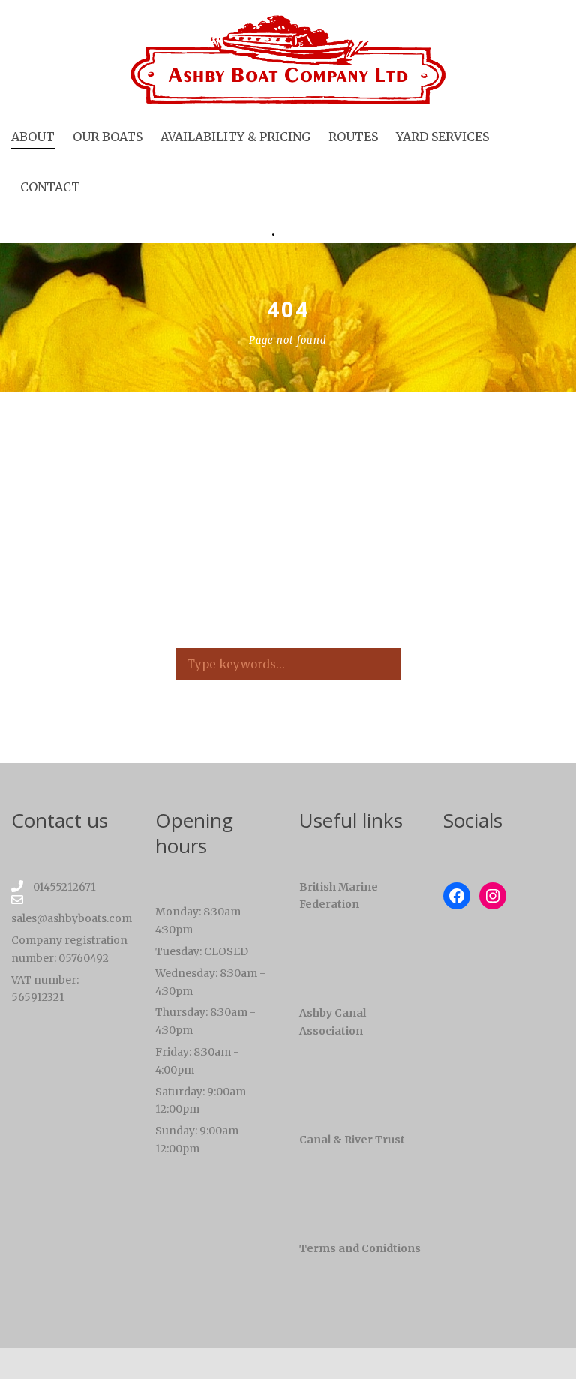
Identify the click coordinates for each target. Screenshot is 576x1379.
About (33, 136)
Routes (353, 136)
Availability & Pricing (235, 136)
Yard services (442, 136)
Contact (50, 186)
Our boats (107, 136)
